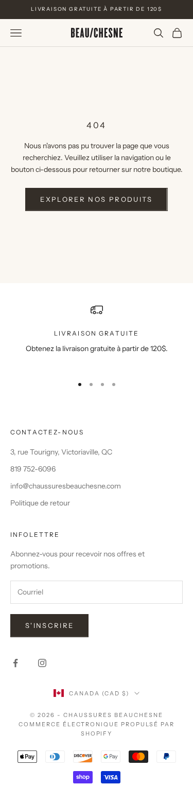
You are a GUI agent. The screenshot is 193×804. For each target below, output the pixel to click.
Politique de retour (40, 503)
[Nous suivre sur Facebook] (15, 663)
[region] (96, 335)
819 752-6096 (33, 469)
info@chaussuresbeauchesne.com (65, 486)
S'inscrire (49, 625)
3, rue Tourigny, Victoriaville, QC (61, 452)
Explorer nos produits (96, 199)
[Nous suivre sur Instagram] (42, 663)
